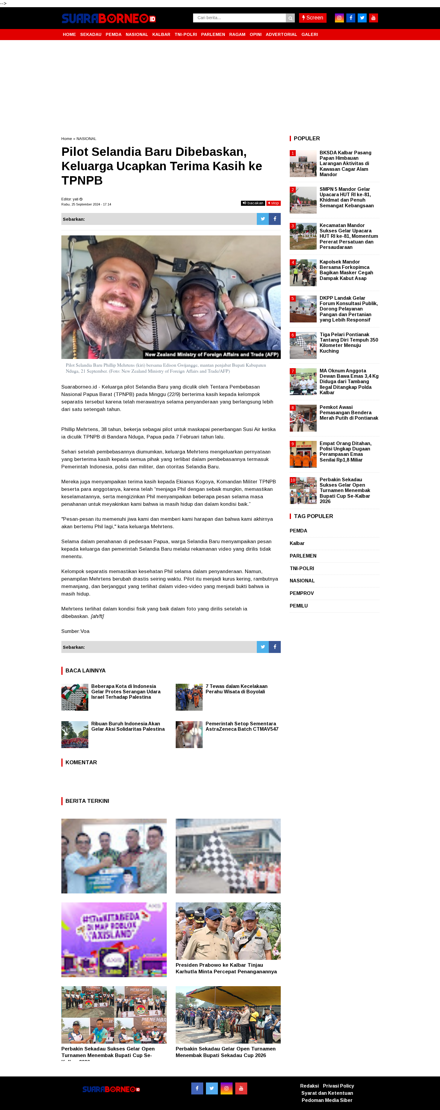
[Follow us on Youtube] (241, 1088)
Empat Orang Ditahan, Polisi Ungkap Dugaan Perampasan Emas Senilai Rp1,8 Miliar (345, 451)
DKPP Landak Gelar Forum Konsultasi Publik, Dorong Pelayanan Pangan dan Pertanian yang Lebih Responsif (349, 309)
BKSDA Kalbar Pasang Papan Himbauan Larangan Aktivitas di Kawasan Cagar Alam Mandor (345, 163)
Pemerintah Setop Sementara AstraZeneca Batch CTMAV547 (242, 726)
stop (274, 203)
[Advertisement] (220, 88)
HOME (69, 34)
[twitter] (362, 17)
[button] (373, 32)
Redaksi (309, 1085)
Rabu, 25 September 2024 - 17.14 (86, 204)
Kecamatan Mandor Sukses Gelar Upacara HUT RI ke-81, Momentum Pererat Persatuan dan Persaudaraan (349, 236)
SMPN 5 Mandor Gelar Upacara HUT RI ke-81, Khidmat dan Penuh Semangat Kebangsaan (347, 197)
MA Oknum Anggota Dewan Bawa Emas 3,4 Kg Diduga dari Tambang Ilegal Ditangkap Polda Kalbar (349, 381)
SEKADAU (90, 34)
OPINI (256, 34)
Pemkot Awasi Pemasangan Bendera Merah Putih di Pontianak (349, 413)
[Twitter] (263, 219)
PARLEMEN (213, 34)
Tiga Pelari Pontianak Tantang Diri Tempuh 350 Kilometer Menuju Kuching (349, 343)
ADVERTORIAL (281, 34)
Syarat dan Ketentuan (327, 1093)
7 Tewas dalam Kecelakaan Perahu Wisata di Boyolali (237, 689)
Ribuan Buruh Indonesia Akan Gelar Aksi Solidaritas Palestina (128, 726)
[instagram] (339, 17)
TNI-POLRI (186, 34)
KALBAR (161, 34)
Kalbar (297, 543)
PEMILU (299, 605)
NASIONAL (137, 34)
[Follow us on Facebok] (197, 1088)
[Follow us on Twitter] (212, 1088)
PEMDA (114, 34)
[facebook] (350, 17)
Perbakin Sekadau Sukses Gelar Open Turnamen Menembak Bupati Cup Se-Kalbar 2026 (108, 1055)
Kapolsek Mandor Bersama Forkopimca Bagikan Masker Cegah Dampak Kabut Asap (346, 270)
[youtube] (373, 17)
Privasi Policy (338, 1085)
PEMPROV (302, 593)
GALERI (309, 34)
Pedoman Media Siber (327, 1100)
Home (66, 138)
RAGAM (237, 34)
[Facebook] (275, 219)
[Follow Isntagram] (227, 1088)
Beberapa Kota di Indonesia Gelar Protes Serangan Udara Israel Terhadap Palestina (125, 692)
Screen (314, 18)
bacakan (254, 203)
